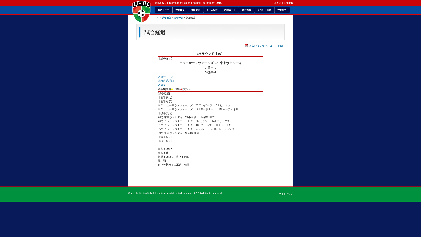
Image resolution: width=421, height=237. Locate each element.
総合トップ (163, 10)
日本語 (277, 2)
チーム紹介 (212, 10)
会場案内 (195, 10)
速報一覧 (178, 17)
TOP (157, 17)
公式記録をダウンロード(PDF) (266, 45)
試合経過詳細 (166, 80)
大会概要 (180, 10)
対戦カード (230, 10)
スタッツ (163, 84)
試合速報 (246, 10)
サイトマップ (286, 193)
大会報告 (282, 10)
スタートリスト (167, 76)
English (288, 2)
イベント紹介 (264, 10)
